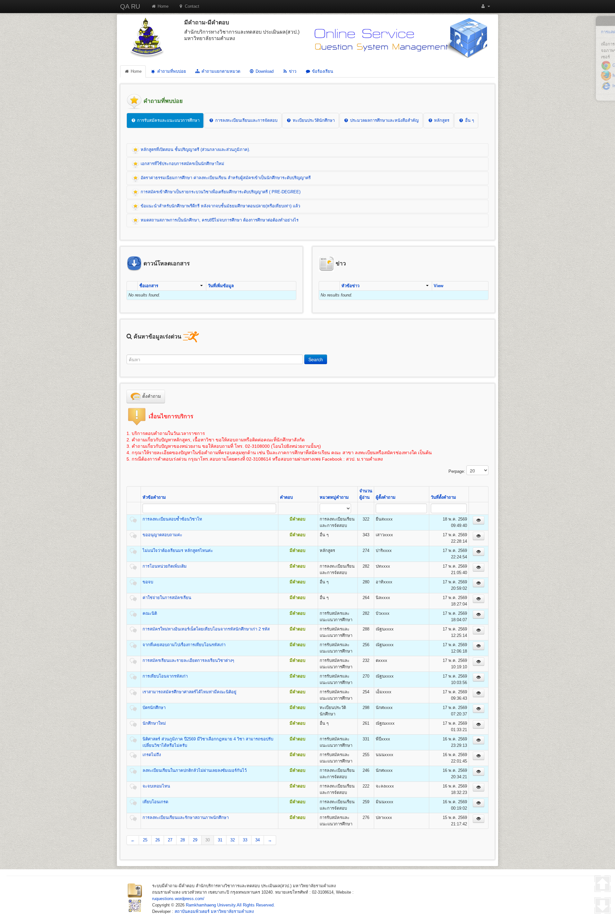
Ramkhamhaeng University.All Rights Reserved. (230, 905)
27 (170, 840)
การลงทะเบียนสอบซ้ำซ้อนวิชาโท (172, 519)
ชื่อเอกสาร (148, 285)
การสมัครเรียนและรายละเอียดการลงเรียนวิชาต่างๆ (188, 660)
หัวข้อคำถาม (154, 497)
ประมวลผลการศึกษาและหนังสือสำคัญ (384, 120)
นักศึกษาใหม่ (154, 723)
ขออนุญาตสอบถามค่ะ (162, 534)
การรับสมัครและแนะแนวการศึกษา (168, 120)
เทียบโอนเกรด (155, 801)
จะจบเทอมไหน (156, 786)
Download (264, 71)
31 (220, 840)
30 (207, 840)
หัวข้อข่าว (350, 285)
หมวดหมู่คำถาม (334, 497)
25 (145, 840)
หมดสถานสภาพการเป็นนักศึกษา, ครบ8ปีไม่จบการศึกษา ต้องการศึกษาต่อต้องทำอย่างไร (219, 220)
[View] (478, 520)
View (438, 285)
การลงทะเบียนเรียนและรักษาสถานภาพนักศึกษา (186, 817)
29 (195, 840)
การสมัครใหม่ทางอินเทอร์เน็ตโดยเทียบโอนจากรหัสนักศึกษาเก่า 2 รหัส (206, 629)
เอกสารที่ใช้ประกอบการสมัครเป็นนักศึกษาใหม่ (181, 163)
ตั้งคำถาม (151, 396)
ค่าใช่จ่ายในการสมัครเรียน (167, 597)
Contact (191, 6)
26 (157, 840)
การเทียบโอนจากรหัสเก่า (165, 676)
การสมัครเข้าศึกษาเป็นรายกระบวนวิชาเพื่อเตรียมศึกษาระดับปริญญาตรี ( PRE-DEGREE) (219, 191)
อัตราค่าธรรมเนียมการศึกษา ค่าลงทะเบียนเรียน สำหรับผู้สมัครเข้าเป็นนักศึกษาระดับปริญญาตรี (225, 177)
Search (315, 359)
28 (182, 840)
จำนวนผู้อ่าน (365, 494)
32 (232, 840)
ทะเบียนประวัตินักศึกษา (313, 120)
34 (257, 840)
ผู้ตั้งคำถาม (386, 497)
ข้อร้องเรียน (322, 71)
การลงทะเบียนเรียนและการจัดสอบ (245, 120)
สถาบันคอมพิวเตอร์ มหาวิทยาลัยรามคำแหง (214, 911)
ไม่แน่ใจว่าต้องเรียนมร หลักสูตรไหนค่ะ (178, 550)
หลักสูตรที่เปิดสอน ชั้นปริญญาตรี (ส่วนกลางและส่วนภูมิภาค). (194, 149)
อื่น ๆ (469, 120)
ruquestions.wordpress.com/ (178, 898)
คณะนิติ (150, 613)
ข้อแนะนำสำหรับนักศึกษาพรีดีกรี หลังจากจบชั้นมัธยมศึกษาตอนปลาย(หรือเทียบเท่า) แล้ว (219, 206)
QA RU (130, 6)
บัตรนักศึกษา (154, 707)
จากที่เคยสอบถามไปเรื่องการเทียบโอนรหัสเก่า (184, 644)
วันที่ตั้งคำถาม (443, 497)
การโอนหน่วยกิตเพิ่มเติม (165, 566)
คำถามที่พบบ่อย (171, 71)
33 (245, 840)
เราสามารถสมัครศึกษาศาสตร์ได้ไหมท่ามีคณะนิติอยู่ (189, 691)
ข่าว (292, 71)
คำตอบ (286, 497)
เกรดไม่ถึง (152, 754)
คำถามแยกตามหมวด (220, 71)
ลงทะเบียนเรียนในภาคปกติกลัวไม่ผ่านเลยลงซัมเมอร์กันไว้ (195, 770)
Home (162, 6)
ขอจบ (148, 582)
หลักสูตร (441, 120)
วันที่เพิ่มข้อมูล (221, 285)
